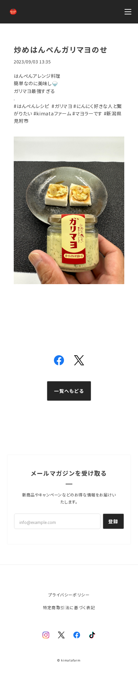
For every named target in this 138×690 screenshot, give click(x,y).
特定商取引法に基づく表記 (69, 607)
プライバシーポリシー (69, 594)
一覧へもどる (69, 390)
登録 (113, 521)
